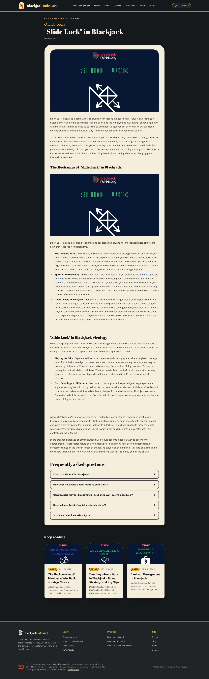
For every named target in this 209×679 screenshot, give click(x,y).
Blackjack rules (70, 637)
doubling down (63, 278)
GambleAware (73, 670)
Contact (152, 5)
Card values (68, 645)
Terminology (68, 650)
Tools (96, 5)
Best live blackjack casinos (120, 645)
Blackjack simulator (116, 637)
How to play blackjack (73, 641)
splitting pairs (147, 274)
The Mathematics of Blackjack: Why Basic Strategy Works (62, 578)
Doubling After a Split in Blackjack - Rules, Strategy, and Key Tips (104, 578)
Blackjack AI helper (116, 641)
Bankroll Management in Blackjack (145, 576)
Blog (154, 641)
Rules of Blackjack (81, 5)
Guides (107, 5)
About (142, 5)
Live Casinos (130, 5)
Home (46, 18)
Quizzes (117, 5)
